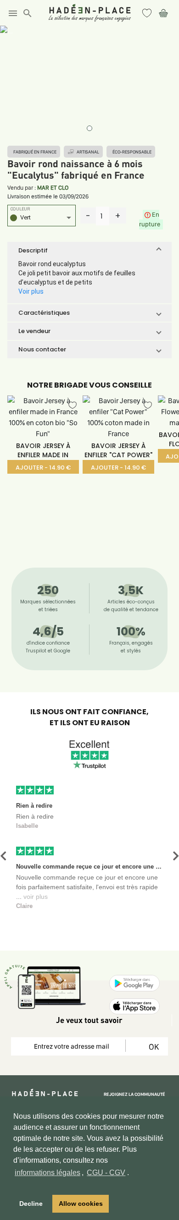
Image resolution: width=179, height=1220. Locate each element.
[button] (89, 250)
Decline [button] (31, 1203)
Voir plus (31, 291)
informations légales (47, 1172)
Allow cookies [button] (81, 1203)
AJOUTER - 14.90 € (43, 467)
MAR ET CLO (52, 187)
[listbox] (41, 218)
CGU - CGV (106, 1172)
